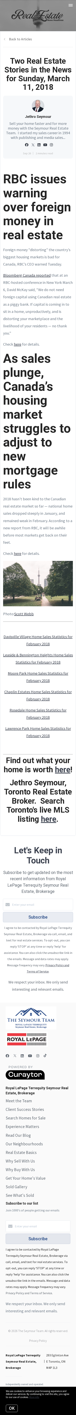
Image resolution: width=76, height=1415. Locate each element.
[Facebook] (7, 1056)
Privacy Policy (38, 1341)
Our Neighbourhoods (24, 1144)
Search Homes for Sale (26, 1118)
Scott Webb (24, 613)
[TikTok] (45, 1056)
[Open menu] (71, 5)
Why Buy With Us (20, 1169)
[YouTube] (30, 1056)
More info (34, 1397)
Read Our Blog (18, 1135)
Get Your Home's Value (26, 1178)
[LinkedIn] (22, 1056)
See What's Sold (20, 1195)
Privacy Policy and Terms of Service (29, 1293)
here (17, 344)
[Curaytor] (25, 1078)
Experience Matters (22, 1126)
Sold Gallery (16, 1186)
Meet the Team (19, 1100)
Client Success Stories (25, 1109)
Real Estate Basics (21, 1152)
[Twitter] (14, 1056)
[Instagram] (37, 1056)
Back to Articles (20, 39)
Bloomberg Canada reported (27, 275)
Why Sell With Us (20, 1161)
